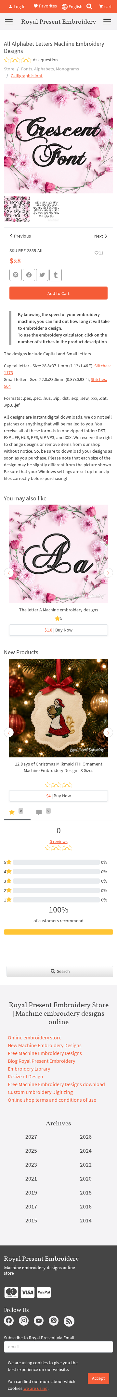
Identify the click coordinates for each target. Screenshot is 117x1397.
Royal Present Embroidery (58, 21)
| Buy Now (58, 630)
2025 (31, 1150)
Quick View (58, 557)
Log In (19, 6)
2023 (31, 1164)
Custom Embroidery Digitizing (40, 1092)
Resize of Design (25, 1076)
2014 (86, 1220)
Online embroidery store (34, 1037)
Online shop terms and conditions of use (52, 1100)
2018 (86, 1192)
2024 (86, 1150)
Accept (98, 1378)
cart (107, 6)
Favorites (47, 6)
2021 (31, 1178)
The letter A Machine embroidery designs (58, 610)
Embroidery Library (29, 1068)
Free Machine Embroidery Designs (45, 1053)
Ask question (45, 60)
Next (98, 236)
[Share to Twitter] (42, 275)
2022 (86, 1164)
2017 (31, 1206)
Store (9, 69)
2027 (31, 1136)
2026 (86, 1136)
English (75, 6)
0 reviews (59, 841)
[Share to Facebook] (29, 275)
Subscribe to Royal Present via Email (39, 1338)
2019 (31, 1192)
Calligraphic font (27, 76)
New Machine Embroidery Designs (45, 1045)
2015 (31, 1220)
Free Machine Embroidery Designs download (56, 1084)
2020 (86, 1178)
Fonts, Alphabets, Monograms (50, 69)
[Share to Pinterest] (15, 275)
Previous (22, 236)
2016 (86, 1206)
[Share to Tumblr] (55, 275)
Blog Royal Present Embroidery (41, 1061)
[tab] (17, 814)
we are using (35, 1388)
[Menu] (9, 21)
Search (63, 971)
